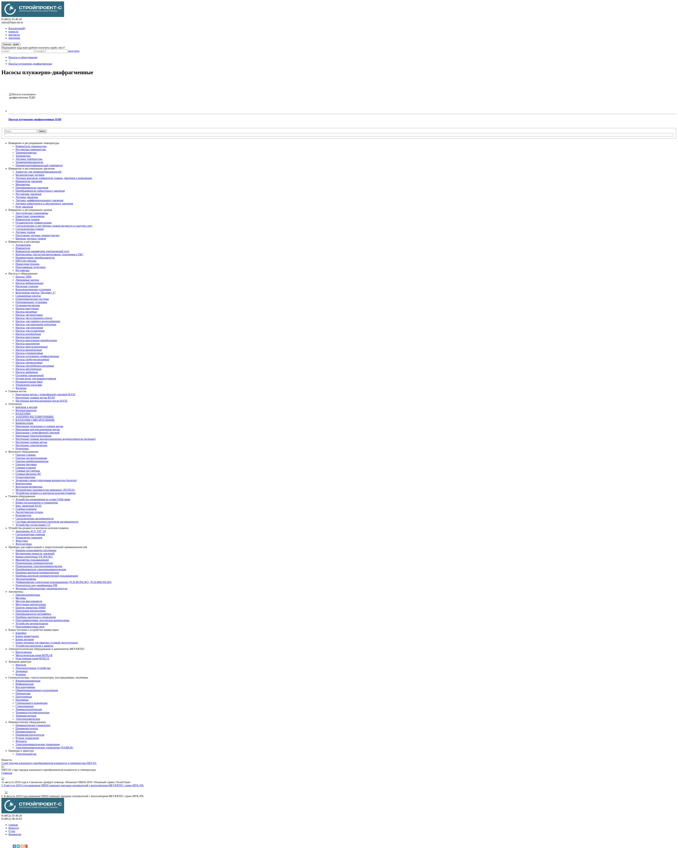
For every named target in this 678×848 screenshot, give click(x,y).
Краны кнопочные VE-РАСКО (34, 556)
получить (73, 50)
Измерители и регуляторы (24, 241)
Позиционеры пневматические (34, 563)
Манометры (23, 184)
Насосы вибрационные (29, 283)
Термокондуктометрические (32, 712)
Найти (42, 131)
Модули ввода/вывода (29, 601)
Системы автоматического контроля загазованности (47, 521)
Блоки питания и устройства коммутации (33, 629)
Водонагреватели (26, 410)
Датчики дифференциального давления (39, 200)
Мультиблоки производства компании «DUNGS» (45, 489)
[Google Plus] (26, 846)
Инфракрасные (25, 683)
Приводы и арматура (21, 750)
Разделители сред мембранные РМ (36, 585)
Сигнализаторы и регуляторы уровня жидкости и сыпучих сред (54, 225)
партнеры (14, 37)
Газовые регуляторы (28, 470)
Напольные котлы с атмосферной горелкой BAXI (45, 394)
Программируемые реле (30, 626)
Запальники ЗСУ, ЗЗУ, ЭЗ (31, 531)
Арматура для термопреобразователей (38, 171)
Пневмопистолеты (27, 728)
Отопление (15, 403)
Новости (13, 827)
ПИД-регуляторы (26, 260)
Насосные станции (27, 286)
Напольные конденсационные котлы (38, 429)
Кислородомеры (25, 687)
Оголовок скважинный (30, 375)
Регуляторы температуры (31, 149)
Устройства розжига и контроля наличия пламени (46, 493)
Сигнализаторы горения (30, 534)
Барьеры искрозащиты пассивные (36, 550)
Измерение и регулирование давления (31, 168)
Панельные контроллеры (31, 610)
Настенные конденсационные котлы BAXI (41, 400)
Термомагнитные (26, 715)
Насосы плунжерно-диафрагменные (30, 63)
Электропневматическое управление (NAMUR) (44, 747)
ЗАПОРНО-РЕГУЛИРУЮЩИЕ (35, 416)
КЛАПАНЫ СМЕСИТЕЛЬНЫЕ (35, 419)
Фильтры (21, 388)
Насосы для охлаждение (30, 330)
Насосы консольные (28, 337)
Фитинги (21, 741)
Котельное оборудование (23, 451)
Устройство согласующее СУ (33, 524)
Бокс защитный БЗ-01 (29, 505)
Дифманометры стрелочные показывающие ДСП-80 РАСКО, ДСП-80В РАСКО (64, 582)
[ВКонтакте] (14, 846)
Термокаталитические (29, 709)
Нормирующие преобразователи (35, 257)
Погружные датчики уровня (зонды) (38, 235)
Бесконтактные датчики (30, 174)
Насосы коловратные (28, 333)
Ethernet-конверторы (28, 594)
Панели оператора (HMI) (31, 607)
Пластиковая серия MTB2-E (32, 658)
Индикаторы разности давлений (35, 553)
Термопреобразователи (29, 162)
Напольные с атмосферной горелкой (38, 432)
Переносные (23, 693)
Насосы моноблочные (29, 349)
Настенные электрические (31, 445)
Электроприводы (26, 753)
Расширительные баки (29, 381)
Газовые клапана (26, 467)
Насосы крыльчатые (28, 343)
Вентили (21, 664)
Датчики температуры (29, 158)
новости (13, 31)
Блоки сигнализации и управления (37, 502)
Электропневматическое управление (38, 744)
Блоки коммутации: (27, 636)
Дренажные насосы (27, 279)
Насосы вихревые (26, 311)
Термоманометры (26, 152)
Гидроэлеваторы (25, 477)
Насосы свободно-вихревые (32, 359)
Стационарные (25, 706)
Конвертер (14, 834)
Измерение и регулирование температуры (33, 143)
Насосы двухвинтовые (29, 314)
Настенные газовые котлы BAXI (35, 397)
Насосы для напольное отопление (36, 324)
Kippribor (21, 632)
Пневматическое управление (33, 725)
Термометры (23, 155)
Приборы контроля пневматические (37, 572)
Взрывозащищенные (28, 680)
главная (13, 824)
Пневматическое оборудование (27, 722)
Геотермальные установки (31, 302)
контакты (14, 34)
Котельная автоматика (29, 486)
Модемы (21, 598)
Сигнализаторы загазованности (35, 518)
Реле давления (24, 206)
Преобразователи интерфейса (33, 613)
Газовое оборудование (21, 496)
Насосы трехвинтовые (29, 362)
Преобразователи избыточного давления (40, 190)
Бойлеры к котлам (26, 407)
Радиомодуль (23, 515)
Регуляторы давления (28, 193)
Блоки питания (25, 639)
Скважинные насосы (28, 295)
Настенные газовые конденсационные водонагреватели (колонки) (56, 438)
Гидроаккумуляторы (28, 305)
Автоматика (15, 591)
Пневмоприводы (26, 731)
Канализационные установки (33, 289)
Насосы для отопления (29, 327)
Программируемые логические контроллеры (42, 620)
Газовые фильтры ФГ (28, 473)
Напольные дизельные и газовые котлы (39, 426)
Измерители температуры (31, 146)
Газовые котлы (17, 391)
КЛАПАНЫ (23, 413)
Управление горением (29, 537)
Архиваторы (23, 244)
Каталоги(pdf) (16, 28)
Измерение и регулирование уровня (30, 209)
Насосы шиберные (27, 372)
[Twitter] (18, 846)
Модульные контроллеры (31, 604)
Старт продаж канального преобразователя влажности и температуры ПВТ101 (49, 763)
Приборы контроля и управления (36, 617)
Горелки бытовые (26, 464)
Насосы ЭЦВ (23, 276)
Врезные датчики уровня (31, 238)
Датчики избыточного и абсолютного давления (44, 203)
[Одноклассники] (22, 846)
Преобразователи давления (32, 187)
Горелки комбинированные (32, 461)
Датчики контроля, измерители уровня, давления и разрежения (54, 178)
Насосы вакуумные (27, 308)
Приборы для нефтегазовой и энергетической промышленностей (47, 547)
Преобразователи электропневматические (41, 569)
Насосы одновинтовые (29, 353)
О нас (11, 831)
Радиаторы (22, 448)
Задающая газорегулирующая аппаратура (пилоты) (46, 480)
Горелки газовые (26, 454)
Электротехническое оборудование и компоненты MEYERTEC (46, 648)
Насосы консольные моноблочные (36, 340)
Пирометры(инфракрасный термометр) (39, 165)
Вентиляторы (24, 652)
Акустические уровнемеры (32, 213)
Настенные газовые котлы (31, 442)
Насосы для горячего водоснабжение (38, 321)
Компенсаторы (24, 423)
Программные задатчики (31, 267)
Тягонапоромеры (26, 578)
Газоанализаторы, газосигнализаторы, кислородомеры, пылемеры (48, 677)
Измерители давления (29, 181)
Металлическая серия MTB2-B (34, 655)
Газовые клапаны (26, 508)
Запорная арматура (19, 661)
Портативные (24, 696)
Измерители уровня (27, 219)
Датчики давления (27, 197)
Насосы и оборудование (22, 57)
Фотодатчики (24, 543)
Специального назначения (31, 702)
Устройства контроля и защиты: (35, 645)
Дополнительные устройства (33, 667)
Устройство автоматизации (32, 623)
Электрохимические (28, 718)
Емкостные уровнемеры (30, 216)
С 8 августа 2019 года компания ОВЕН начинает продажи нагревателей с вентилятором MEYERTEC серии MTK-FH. (72, 785)
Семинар (6, 772)
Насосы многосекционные (32, 346)
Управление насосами (29, 384)
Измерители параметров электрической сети (42, 251)
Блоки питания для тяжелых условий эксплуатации (47, 642)
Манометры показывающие (32, 559)
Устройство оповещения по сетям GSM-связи (43, 499)
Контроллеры (24, 483)
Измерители (23, 248)
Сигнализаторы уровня (30, 228)
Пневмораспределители (30, 734)
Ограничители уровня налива (34, 222)
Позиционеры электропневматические (39, 566)
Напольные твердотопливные (34, 435)
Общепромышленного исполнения (37, 690)
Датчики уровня (25, 232)
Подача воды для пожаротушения (36, 378)
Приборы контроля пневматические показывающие (47, 575)
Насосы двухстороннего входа (34, 318)
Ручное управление (27, 737)
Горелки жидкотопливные (31, 458)
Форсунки (22, 540)
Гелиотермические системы (32, 298)
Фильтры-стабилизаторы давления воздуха (41, 588)
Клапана (21, 674)
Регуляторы (22, 270)
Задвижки (22, 671)
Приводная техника (27, 263)
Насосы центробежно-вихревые (35, 365)
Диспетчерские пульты (29, 512)
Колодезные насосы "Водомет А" (36, 292)
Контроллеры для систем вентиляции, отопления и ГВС (49, 254)
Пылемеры (22, 699)
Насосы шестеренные (28, 368)
